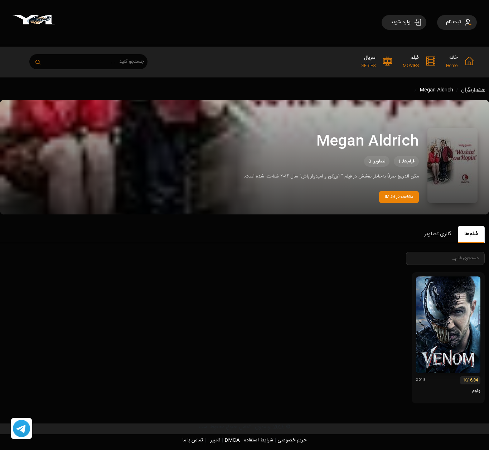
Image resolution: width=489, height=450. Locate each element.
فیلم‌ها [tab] (471, 234)
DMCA (232, 440)
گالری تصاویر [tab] (438, 234)
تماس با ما (193, 440)
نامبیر (215, 440)
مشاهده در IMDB (399, 196)
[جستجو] (41, 60)
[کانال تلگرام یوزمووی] (21, 429)
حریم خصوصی (292, 440)
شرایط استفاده (258, 440)
